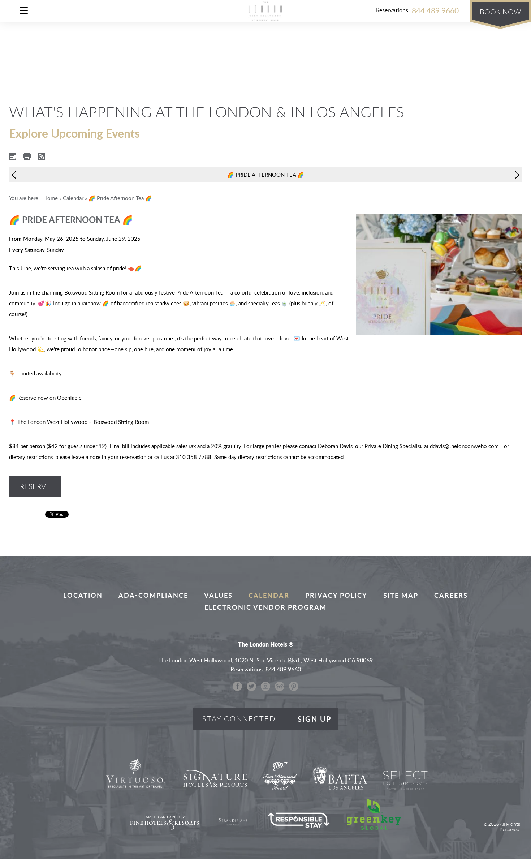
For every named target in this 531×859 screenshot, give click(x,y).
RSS (41, 156)
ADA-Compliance (153, 595)
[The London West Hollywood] (265, 11)
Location (83, 595)
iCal (12, 156)
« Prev (15, 175)
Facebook (237, 686)
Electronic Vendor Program (265, 607)
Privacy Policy (336, 595)
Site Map (400, 595)
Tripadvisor (279, 686)
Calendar (269, 595)
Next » (515, 175)
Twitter (251, 686)
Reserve (35, 486)
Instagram (265, 686)
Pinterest (293, 686)
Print (27, 156)
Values (218, 595)
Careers (451, 595)
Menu (26, 11)
